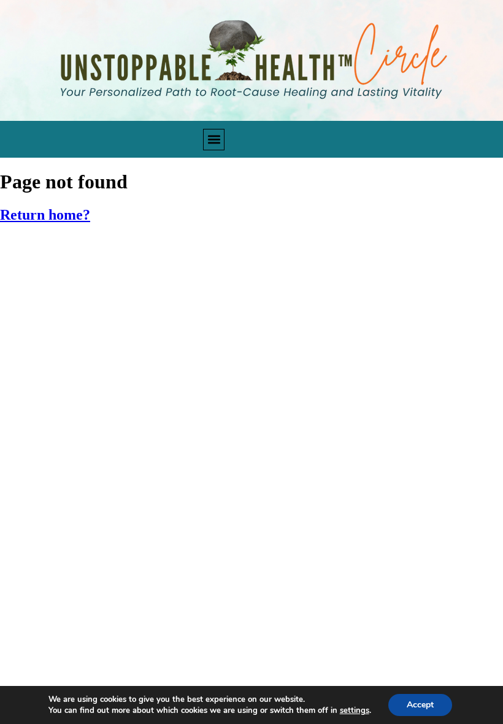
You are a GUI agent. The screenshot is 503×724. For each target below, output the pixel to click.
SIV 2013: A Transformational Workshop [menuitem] (107, 392)
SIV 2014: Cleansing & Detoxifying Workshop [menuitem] (118, 363)
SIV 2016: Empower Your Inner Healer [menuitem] (98, 306)
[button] (214, 139)
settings (354, 710)
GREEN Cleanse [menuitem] (47, 249)
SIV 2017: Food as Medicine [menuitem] (75, 278)
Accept (420, 705)
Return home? (45, 215)
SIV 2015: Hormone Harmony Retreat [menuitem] (99, 335)
